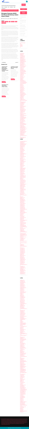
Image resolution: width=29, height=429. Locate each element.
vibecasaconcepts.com (23, 217)
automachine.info (22, 206)
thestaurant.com (22, 245)
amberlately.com (22, 289)
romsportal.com (22, 271)
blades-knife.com (22, 202)
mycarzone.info (22, 216)
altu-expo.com (22, 328)
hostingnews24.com (22, 367)
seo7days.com (22, 98)
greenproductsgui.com (23, 176)
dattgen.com (21, 350)
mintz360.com (22, 166)
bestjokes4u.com (22, 162)
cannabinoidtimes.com (23, 175)
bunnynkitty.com (22, 103)
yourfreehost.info (22, 307)
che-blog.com (21, 157)
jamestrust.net (22, 85)
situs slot (15, 420)
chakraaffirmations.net (23, 161)
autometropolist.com (22, 347)
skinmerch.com (22, 298)
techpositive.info (22, 191)
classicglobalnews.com (23, 406)
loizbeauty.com (22, 87)
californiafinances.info (22, 110)
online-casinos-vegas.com (23, 128)
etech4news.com (22, 355)
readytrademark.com (22, 392)
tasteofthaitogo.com (22, 102)
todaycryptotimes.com (23, 387)
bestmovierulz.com (22, 300)
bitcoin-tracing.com (22, 403)
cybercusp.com (22, 407)
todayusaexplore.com (22, 282)
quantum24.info (22, 218)
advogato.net (21, 78)
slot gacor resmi (5, 423)
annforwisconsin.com (22, 292)
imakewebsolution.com (23, 156)
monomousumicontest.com (23, 209)
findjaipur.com (22, 293)
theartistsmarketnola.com (23, 115)
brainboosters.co (22, 288)
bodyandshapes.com (22, 404)
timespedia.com (22, 89)
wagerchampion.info (22, 208)
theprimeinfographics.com (23, 234)
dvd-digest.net (22, 114)
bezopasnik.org (22, 104)
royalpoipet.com (22, 244)
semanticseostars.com (23, 180)
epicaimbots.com (22, 354)
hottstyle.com (21, 368)
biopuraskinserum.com (23, 109)
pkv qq (20, 420)
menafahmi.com (22, 375)
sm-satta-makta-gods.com (23, 389)
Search (23, 4)
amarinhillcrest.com (22, 76)
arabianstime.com (22, 345)
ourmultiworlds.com (22, 55)
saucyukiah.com (22, 53)
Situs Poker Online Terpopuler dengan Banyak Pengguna (8, 5)
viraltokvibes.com (22, 72)
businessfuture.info (22, 150)
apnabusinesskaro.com (23, 137)
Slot (9, 21)
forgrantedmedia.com (22, 64)
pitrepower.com (22, 125)
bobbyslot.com (22, 164)
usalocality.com (22, 283)
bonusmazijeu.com (22, 248)
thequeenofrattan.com (22, 200)
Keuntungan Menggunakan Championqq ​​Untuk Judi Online (23, 17)
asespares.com (22, 344)
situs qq (11, 419)
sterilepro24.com (22, 224)
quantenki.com (22, 219)
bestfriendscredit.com (22, 324)
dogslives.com (22, 198)
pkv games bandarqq (21, 421)
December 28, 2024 (4, 18)
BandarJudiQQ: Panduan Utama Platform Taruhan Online (23, 22)
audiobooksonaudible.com (23, 401)
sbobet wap (8, 419)
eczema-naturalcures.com (23, 326)
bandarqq (21, 45)
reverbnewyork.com (22, 297)
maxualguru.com (22, 170)
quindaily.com (21, 398)
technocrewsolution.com (23, 71)
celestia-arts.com (22, 58)
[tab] (27, 1)
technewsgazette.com (23, 93)
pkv (20, 43)
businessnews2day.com (23, 222)
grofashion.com (22, 263)
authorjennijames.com (23, 329)
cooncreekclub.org (22, 56)
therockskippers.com (22, 121)
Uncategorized (3, 8)
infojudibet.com (22, 151)
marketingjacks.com (22, 130)
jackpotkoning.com (22, 258)
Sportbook (12, 21)
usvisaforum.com (22, 299)
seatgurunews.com (22, 319)
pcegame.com (22, 380)
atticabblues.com (22, 346)
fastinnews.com (22, 256)
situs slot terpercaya (20, 419)
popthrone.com (22, 154)
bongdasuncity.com (22, 171)
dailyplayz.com (22, 254)
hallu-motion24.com (22, 120)
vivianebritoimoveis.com (23, 73)
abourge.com (21, 341)
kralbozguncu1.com (22, 371)
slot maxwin (16, 419)
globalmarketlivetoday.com (23, 361)
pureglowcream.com (22, 99)
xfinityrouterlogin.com (22, 129)
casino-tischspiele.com (23, 83)
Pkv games (6, 21)
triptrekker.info (22, 214)
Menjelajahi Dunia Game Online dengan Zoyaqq (5, 85)
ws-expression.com (22, 382)
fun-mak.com (21, 237)
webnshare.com (22, 183)
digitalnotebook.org (22, 169)
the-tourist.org (22, 77)
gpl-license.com (22, 362)
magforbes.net (22, 74)
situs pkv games (14, 421)
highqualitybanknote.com (23, 366)
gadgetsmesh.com (22, 185)
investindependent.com (23, 370)
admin (9, 18)
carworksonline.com (22, 66)
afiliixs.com (21, 342)
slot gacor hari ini (5, 419)
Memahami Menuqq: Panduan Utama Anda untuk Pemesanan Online (23, 30)
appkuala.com (22, 97)
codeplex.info (21, 321)
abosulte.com (21, 399)
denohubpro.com (22, 201)
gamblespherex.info (22, 211)
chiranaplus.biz (22, 116)
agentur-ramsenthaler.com (23, 212)
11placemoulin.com (22, 165)
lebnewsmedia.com (22, 314)
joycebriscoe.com (22, 290)
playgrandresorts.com (23, 270)
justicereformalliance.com (23, 303)
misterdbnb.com (22, 239)
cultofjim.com (21, 294)
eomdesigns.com (22, 213)
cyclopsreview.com (22, 349)
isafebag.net (21, 79)
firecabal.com (21, 359)
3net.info (21, 320)
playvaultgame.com (22, 269)
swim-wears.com (22, 63)
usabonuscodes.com (22, 388)
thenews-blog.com (22, 386)
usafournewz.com (22, 284)
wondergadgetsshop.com (23, 318)
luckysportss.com (22, 261)
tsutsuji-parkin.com (22, 331)
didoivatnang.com (22, 351)
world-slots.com (22, 155)
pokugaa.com (21, 268)
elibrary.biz (21, 325)
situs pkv (21, 44)
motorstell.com (22, 69)
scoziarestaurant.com (22, 394)
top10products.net (22, 146)
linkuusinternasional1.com (23, 316)
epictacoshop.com (22, 108)
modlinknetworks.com (23, 259)
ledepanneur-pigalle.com (23, 113)
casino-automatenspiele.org (23, 82)
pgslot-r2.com (22, 381)
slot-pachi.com (22, 172)
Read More (4, 82)
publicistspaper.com (22, 397)
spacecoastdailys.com (23, 391)
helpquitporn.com (22, 365)
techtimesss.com (22, 67)
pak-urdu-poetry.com (22, 193)
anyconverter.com (22, 88)
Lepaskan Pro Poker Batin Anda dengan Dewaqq (14, 67)
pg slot (13, 419)
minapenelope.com (22, 302)
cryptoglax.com (22, 304)
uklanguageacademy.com (23, 143)
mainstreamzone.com (23, 181)
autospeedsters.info (22, 207)
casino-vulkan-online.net (23, 124)
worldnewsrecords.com (23, 223)
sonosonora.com (22, 315)
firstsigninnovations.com (23, 61)
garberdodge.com (22, 62)
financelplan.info (22, 149)
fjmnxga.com (21, 105)
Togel (16, 21)
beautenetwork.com (22, 402)
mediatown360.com (22, 126)
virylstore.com (22, 68)
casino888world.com (22, 238)
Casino (3, 21)
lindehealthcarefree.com (23, 144)
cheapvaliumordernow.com (23, 235)
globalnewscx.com (22, 197)
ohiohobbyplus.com (22, 305)
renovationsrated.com (22, 393)
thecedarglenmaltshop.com (23, 141)
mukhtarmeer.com (22, 376)
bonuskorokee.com (22, 250)
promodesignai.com (22, 396)
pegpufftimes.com (22, 57)
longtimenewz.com (22, 260)
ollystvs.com (21, 196)
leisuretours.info (22, 187)
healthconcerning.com (23, 177)
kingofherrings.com (22, 95)
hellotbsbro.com (22, 188)
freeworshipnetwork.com (23, 339)
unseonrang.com (22, 192)
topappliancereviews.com (23, 131)
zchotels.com (21, 383)
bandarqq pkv (17, 423)
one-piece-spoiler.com (23, 203)
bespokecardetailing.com (23, 323)
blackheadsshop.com (22, 228)
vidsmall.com (21, 221)
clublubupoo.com (22, 247)
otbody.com (21, 84)
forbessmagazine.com (23, 360)
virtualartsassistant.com (23, 233)
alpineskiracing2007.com (23, 123)
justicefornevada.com (22, 186)
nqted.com (21, 378)
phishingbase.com (22, 266)
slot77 (23, 423)
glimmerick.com (22, 295)
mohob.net (21, 167)
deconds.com (21, 409)
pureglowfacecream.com (23, 94)
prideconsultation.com (23, 159)
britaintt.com (21, 408)
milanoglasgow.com (22, 118)
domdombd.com (22, 253)
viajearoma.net (22, 330)
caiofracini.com (22, 190)
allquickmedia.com (22, 92)
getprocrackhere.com (22, 255)
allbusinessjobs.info (22, 145)
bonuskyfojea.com (22, 249)
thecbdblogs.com (22, 134)
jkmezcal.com (22, 240)
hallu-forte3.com (22, 119)
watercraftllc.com (22, 340)
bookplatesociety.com (22, 313)
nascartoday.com (22, 377)
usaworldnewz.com (22, 281)
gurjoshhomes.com (22, 310)
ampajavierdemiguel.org (23, 287)
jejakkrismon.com (22, 90)
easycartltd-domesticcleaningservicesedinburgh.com (23, 411)
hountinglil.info (22, 160)
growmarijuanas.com (22, 182)
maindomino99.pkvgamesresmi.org (5, 424)
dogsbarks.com (22, 352)
